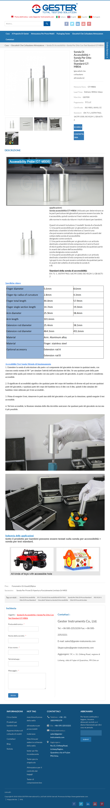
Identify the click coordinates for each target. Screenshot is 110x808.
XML (21, 799)
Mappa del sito (12, 799)
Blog (8, 744)
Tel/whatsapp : (14, 659)
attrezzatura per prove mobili (42, 34)
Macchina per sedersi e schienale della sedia (34, 742)
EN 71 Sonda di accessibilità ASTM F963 (51, 597)
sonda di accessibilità (27, 597)
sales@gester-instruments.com (79, 648)
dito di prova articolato (78, 600)
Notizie (10, 749)
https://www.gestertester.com (77, 796)
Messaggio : (13, 670)
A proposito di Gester (20, 34)
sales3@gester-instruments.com (41, 17)
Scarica (78, 127)
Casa (8, 34)
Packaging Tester (63, 34)
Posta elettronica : (16, 624)
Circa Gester (12, 717)
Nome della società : (17, 636)
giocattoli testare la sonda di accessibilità (53, 600)
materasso (31, 734)
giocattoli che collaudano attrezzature (87, 34)
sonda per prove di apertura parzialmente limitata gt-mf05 (41, 590)
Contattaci (10, 39)
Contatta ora (79, 136)
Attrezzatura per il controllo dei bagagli (34, 770)
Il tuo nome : (14, 647)
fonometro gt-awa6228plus (24, 586)
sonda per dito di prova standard (79, 597)
